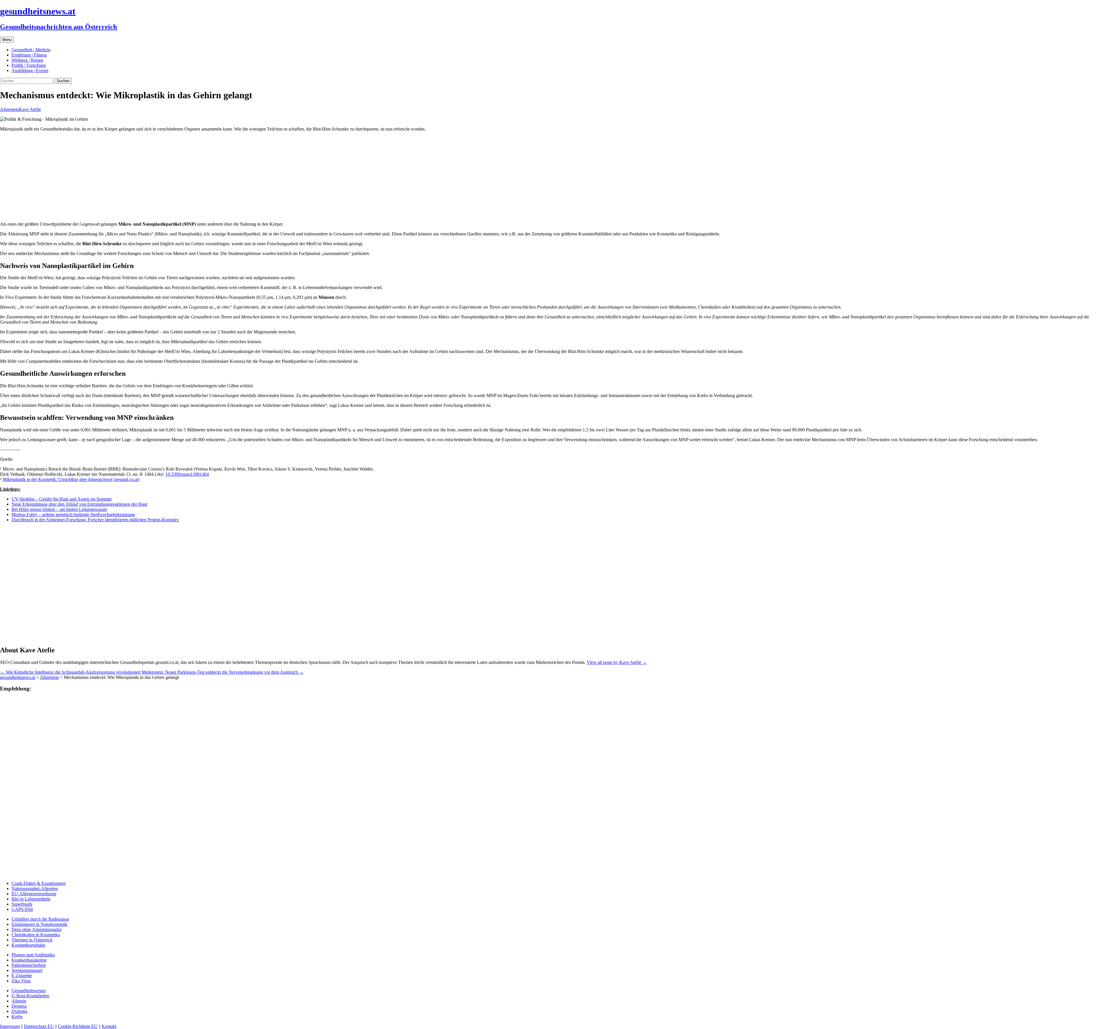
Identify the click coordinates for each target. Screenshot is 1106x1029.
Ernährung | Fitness (29, 54)
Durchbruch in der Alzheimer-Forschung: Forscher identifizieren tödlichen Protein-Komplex (95, 519)
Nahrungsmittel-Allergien (35, 888)
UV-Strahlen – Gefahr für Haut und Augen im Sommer (62, 498)
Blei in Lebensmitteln (31, 898)
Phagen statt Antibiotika (33, 954)
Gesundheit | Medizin (31, 49)
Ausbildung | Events (30, 70)
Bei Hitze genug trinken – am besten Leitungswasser (59, 509)
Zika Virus (21, 980)
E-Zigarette (22, 975)
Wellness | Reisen (27, 60)
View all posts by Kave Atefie (617, 662)
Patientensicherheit (29, 965)
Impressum (10, 1026)
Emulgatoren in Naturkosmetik (39, 924)
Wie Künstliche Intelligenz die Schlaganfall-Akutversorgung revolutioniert (70, 672)
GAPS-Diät (22, 909)
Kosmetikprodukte (28, 945)
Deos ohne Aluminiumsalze (37, 929)
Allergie (19, 1000)
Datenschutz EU (39, 1026)
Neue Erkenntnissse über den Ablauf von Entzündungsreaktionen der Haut (79, 504)
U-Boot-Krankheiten (30, 995)
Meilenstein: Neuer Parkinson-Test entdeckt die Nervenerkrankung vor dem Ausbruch (223, 672)
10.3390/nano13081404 (187, 474)
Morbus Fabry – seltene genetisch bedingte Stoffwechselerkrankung (73, 514)
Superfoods (22, 904)
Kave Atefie (30, 109)
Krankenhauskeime (29, 960)
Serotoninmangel (27, 970)
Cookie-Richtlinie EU (78, 1026)
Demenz (19, 1006)
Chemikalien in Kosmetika (36, 934)
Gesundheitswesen (29, 990)
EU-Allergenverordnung (34, 893)
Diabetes (19, 1011)
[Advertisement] (173, 176)
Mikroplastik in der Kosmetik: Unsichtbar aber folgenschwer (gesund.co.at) (71, 479)
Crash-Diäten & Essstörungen (39, 883)
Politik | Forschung (29, 65)
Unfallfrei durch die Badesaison (40, 919)
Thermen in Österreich (32, 939)
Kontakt (109, 1026)
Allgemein (9, 109)
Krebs (17, 1016)
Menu (7, 39)
